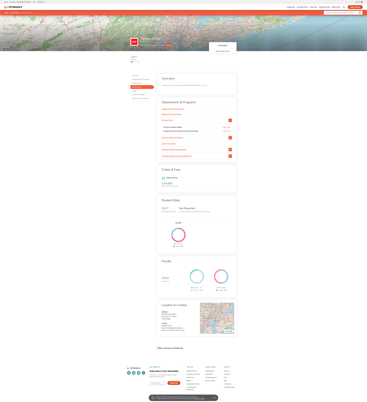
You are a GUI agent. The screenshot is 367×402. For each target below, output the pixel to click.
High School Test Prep (193, 384)
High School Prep (324, 7)
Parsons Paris (167, 120)
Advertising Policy (229, 387)
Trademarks (227, 384)
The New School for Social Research (177, 156)
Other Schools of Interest (140, 98)
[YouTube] (138, 373)
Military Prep (336, 7)
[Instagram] (143, 373)
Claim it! (168, 45)
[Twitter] (129, 373)
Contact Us (227, 374)
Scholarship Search (211, 377)
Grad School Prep (302, 7)
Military (189, 380)
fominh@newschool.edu (174, 328)
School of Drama (168, 144)
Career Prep (313, 7)
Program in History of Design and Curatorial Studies (180, 131)
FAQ (34, 2)
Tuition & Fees (137, 83)
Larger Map (5, 48)
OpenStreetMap (354, 16)
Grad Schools (15, 13)
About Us (226, 371)
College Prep (291, 7)
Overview (135, 75)
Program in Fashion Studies (172, 127)
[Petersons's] (13, 7)
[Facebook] (133, 373)
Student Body (136, 87)
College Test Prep (192, 371)
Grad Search (209, 374)
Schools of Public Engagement (174, 150)
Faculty (134, 91)
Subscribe (174, 383)
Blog (6, 2)
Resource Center (210, 380)
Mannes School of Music (172, 114)
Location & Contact (138, 95)
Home (6, 13)
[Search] (344, 7)
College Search (209, 371)
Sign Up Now (355, 7)
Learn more (226, 127)
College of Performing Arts (173, 109)
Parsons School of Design (172, 138)
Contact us (41, 2)
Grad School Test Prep (193, 374)
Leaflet (344, 16)
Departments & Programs (140, 79)
